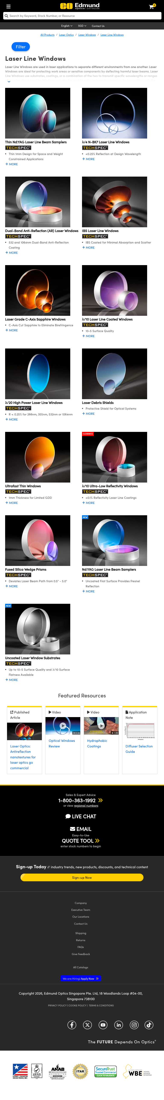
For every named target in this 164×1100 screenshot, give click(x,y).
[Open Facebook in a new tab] (71, 1026)
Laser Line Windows (112, 34)
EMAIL (83, 828)
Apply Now (79, 978)
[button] (77, 800)
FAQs (81, 947)
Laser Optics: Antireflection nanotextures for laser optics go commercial (23, 757)
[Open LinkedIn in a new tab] (118, 1026)
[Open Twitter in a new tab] (87, 1026)
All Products (47, 34)
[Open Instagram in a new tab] (134, 1026)
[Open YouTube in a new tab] (103, 1026)
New (85, 517)
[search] (82, 15)
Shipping (80, 933)
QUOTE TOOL (78, 840)
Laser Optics (66, 34)
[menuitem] (9, 5)
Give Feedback (81, 954)
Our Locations (80, 916)
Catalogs (80, 967)
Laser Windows (87, 34)
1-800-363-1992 (77, 800)
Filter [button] (21, 46)
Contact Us (98, 26)
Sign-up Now (82, 877)
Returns (80, 940)
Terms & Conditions (101, 1005)
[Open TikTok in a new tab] (149, 1026)
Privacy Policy (57, 1005)
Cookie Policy (77, 1005)
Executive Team (80, 909)
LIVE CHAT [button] (84, 816)
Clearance (88, 434)
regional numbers (86, 805)
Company (81, 903)
